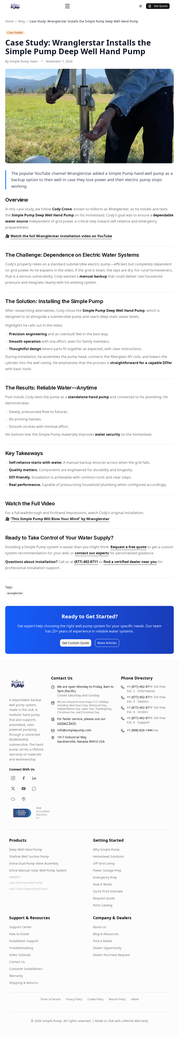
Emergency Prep (105, 877)
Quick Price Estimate (108, 891)
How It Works (102, 884)
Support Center (20, 927)
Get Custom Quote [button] (75, 643)
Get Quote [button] (160, 6)
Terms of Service (50, 999)
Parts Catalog (102, 905)
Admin (135, 999)
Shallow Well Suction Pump (29, 856)
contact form (66, 723)
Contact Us (17, 962)
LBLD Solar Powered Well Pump (28, 889)
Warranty (16, 976)
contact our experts (92, 553)
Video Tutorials (20, 955)
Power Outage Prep (107, 870)
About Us (99, 927)
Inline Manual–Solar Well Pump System (38, 870)
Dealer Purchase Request (111, 955)
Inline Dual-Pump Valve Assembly (33, 863)
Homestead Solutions (108, 856)
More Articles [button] (107, 643)
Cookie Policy (95, 999)
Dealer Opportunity (107, 948)
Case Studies (15, 32)
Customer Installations (25, 969)
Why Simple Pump (106, 849)
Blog (21, 21)
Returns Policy (117, 999)
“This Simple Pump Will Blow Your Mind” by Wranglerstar (59, 518)
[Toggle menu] (67, 6)
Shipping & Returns (23, 983)
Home (9, 21)
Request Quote (104, 898)
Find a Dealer (102, 941)
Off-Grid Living (104, 863)
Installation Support (23, 941)
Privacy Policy (74, 999)
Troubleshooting (21, 948)
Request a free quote (128, 547)
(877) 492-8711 (86, 561)
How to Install (19, 934)
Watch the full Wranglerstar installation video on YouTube (61, 236)
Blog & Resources (106, 934)
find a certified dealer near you (130, 561)
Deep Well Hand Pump (25, 849)
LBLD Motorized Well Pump (25, 883)
